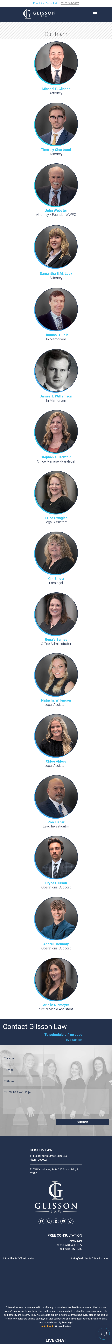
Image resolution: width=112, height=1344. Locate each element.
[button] (41, 1221)
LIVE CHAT (56, 1340)
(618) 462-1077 (70, 3)
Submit (82, 1122)
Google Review (63, 1326)
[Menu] (95, 13)
